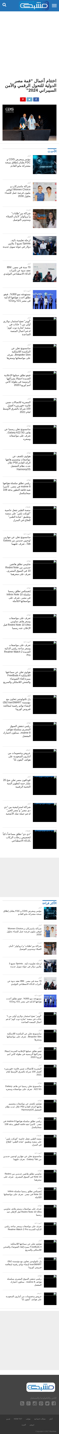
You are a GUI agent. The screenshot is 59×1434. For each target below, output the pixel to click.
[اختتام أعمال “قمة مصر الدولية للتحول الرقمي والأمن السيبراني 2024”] (29, 139)
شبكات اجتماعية (39, 1419)
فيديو (8, 1419)
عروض (32, 1425)
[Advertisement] (29, 42)
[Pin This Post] (23, 98)
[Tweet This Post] (30, 98)
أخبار (51, 1419)
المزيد (24, 1425)
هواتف (28, 1419)
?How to (18, 1419)
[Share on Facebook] (36, 98)
